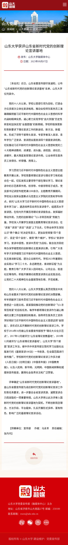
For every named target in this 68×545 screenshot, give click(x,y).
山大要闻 (24, 29)
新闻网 (10, 29)
